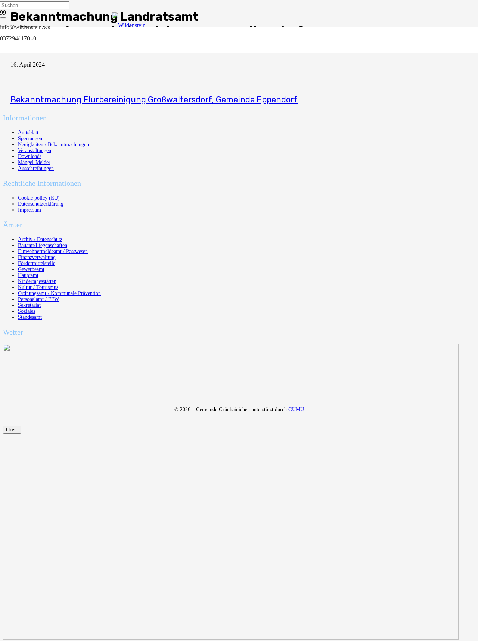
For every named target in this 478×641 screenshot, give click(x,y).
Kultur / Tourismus (38, 287)
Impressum (29, 210)
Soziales (26, 311)
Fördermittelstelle (36, 263)
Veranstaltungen (34, 150)
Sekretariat (29, 305)
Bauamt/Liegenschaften (42, 245)
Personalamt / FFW (38, 299)
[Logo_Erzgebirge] (231, 637)
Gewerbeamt (31, 269)
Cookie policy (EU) (39, 198)
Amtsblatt (28, 132)
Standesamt (30, 317)
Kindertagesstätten (37, 281)
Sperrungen (30, 138)
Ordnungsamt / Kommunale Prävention (59, 293)
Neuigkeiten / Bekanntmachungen (53, 144)
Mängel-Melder (34, 162)
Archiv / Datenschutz (40, 239)
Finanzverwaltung (37, 257)
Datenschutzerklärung (40, 204)
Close (12, 429)
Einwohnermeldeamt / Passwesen (53, 251)
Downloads (29, 156)
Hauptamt (28, 275)
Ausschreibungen (36, 168)
